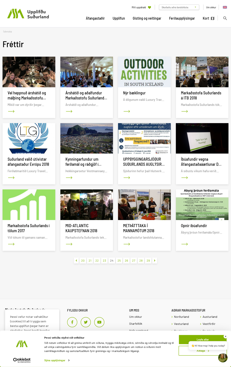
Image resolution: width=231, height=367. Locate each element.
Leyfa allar (203, 339)
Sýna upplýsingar (54, 360)
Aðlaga (201, 350)
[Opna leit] (225, 18)
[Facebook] (72, 322)
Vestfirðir (209, 324)
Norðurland (181, 316)
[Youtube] (99, 322)
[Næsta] (154, 260)
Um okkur (135, 316)
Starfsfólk (135, 323)
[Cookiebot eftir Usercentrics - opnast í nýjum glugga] (22, 360)
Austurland (210, 316)
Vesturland (181, 324)
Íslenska (7, 31)
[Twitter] (86, 322)
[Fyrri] (76, 260)
